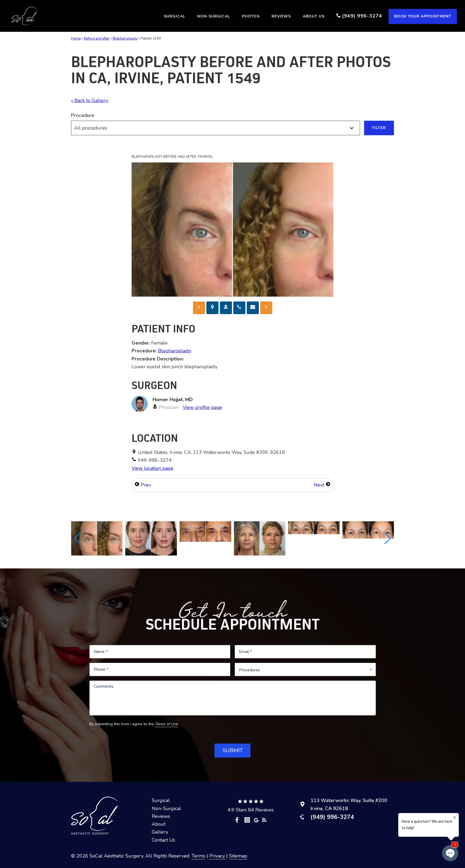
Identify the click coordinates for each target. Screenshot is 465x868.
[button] (77, 538)
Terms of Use (166, 724)
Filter (379, 127)
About (158, 824)
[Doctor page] (226, 307)
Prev (145, 485)
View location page (152, 468)
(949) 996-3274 (332, 817)
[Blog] (264, 819)
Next (320, 485)
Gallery (160, 832)
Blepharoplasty (125, 38)
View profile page (202, 407)
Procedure (82, 115)
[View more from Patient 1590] (151, 538)
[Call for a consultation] (239, 307)
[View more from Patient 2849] (368, 529)
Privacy (217, 856)
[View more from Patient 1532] (260, 538)
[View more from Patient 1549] (97, 538)
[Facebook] (238, 819)
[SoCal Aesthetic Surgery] (24, 16)
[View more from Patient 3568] (314, 527)
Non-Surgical (166, 808)
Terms (198, 856)
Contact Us (163, 840)
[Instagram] (247, 819)
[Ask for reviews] (256, 820)
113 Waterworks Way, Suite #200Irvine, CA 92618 (349, 804)
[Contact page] (253, 307)
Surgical (161, 800)
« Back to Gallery (89, 100)
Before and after (97, 38)
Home (76, 38)
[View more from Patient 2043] (205, 531)
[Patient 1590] (199, 307)
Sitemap (238, 856)
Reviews (161, 816)
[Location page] (212, 307)
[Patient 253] (266, 307)
